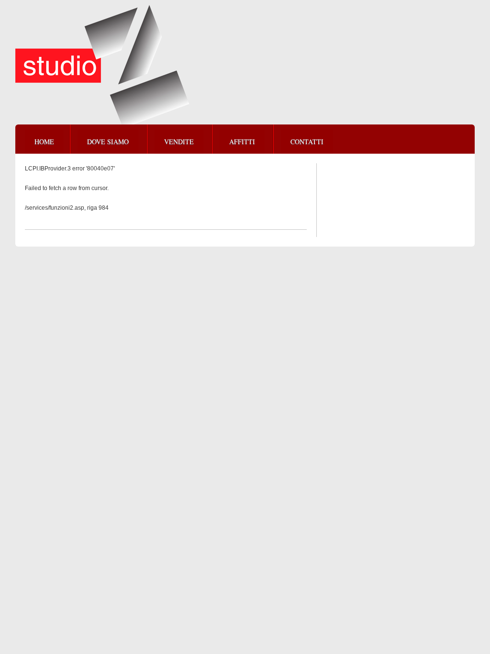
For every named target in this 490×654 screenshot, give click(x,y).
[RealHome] (102, 66)
